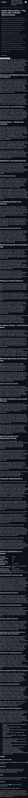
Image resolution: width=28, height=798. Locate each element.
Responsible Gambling (19, 762)
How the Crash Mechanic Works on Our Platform (12, 59)
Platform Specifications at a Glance (13, 71)
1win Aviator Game (11, 777)
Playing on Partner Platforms (7, 65)
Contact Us (15, 772)
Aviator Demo (14, 3)
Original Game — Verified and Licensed (10, 61)
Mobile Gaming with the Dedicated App (15, 63)
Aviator (22, 294)
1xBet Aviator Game (19, 701)
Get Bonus (4, 55)
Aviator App (21, 261)
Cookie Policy (16, 769)
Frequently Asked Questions (12, 70)
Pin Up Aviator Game (11, 473)
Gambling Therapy (7, 762)
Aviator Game (3, 305)
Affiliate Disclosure (11, 770)
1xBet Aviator (19, 777)
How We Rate (19, 770)
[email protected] (15, 784)
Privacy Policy (8, 769)
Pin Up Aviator (19, 2)
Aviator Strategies (16, 779)
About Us (2, 769)
